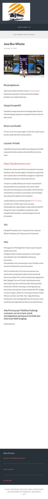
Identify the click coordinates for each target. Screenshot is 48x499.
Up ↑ (25, 494)
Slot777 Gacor (36, 201)
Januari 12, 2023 (10, 48)
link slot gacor (34, 91)
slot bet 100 (7, 480)
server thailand (8, 469)
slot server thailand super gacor (14, 458)
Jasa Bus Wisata (14, 44)
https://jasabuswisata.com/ (17, 163)
